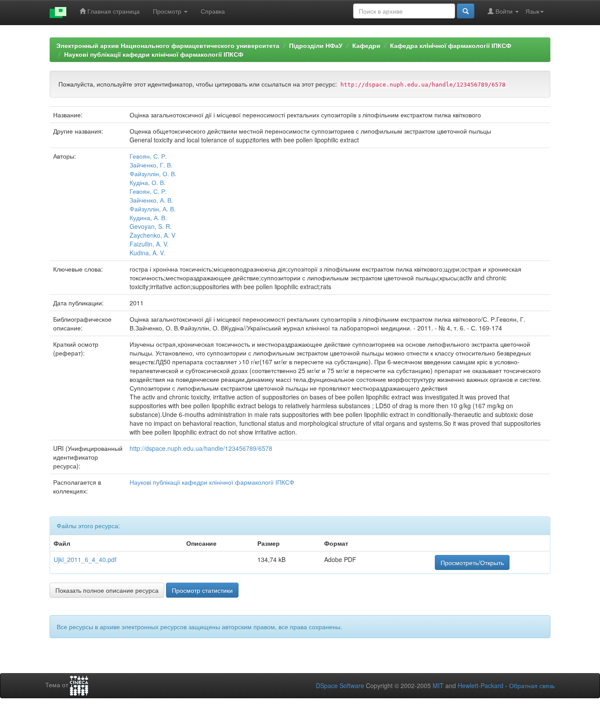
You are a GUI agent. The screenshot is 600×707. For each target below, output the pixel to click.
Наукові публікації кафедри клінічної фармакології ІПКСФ (153, 54)
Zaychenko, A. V (152, 235)
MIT (438, 685)
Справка (213, 11)
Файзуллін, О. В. (153, 173)
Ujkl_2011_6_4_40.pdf (85, 559)
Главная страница (113, 11)
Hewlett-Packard (480, 685)
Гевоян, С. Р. (148, 156)
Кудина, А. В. (148, 217)
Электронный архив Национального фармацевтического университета (167, 45)
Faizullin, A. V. (149, 243)
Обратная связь (532, 685)
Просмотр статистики (202, 590)
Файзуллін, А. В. (153, 208)
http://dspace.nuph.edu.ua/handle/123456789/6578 (201, 448)
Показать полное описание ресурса (107, 590)
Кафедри (366, 45)
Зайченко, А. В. (151, 200)
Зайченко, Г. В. (151, 164)
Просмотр (168, 11)
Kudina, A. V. (147, 252)
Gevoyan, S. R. (151, 226)
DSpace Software (340, 685)
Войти (504, 11)
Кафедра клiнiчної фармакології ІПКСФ (450, 45)
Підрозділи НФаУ (316, 45)
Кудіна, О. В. (148, 182)
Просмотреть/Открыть (472, 562)
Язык (532, 11)
